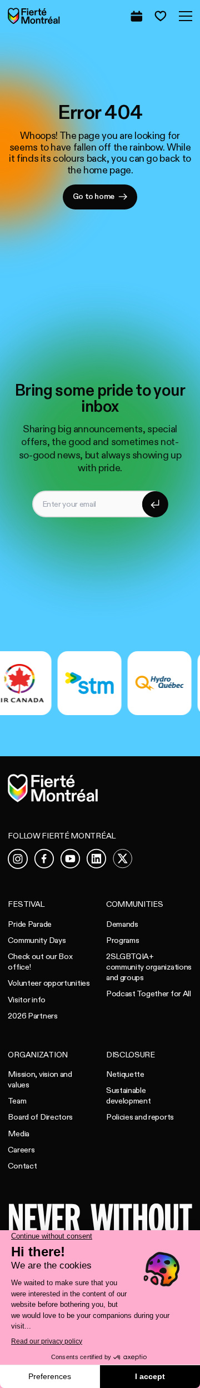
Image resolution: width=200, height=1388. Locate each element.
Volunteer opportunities (48, 983)
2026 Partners (32, 1016)
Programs (122, 940)
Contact (22, 1166)
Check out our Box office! (40, 961)
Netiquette (125, 1074)
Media (18, 1134)
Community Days (37, 940)
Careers (21, 1150)
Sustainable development (128, 1095)
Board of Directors (40, 1117)
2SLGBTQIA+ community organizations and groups (149, 966)
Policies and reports (140, 1117)
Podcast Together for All (148, 993)
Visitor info (27, 1000)
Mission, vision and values (40, 1079)
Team (17, 1101)
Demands (122, 924)
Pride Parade (30, 924)
